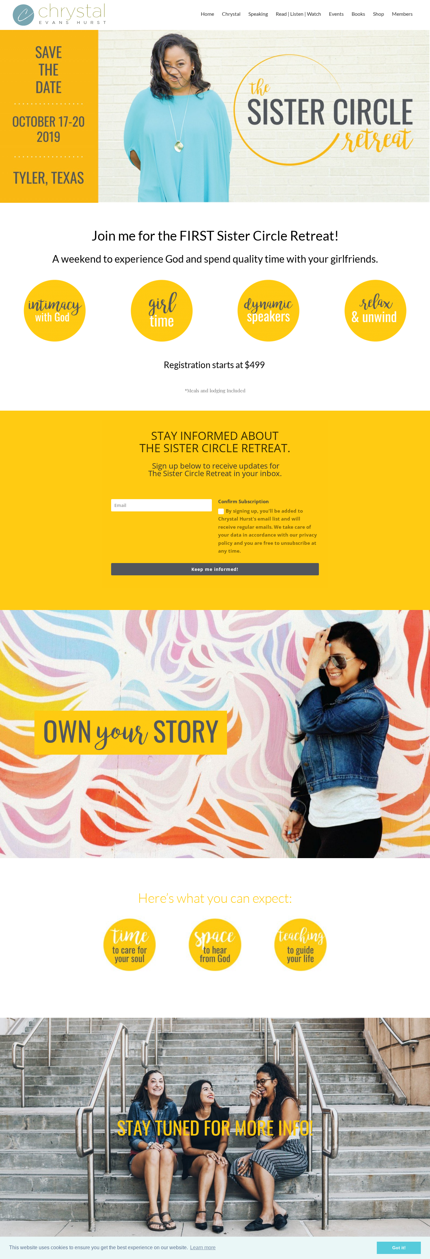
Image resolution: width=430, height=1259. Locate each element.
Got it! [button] (399, 1247)
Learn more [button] (203, 1247)
